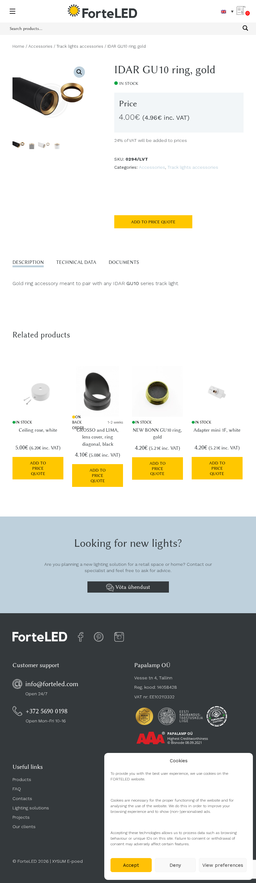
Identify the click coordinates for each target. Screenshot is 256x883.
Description (28, 262)
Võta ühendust (132, 587)
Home (18, 46)
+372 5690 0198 (46, 711)
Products (21, 779)
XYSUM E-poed (67, 861)
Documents (124, 262)
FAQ (16, 788)
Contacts (22, 798)
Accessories (40, 46)
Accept (131, 865)
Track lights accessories (80, 46)
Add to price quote (153, 221)
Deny (175, 865)
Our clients (24, 826)
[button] (79, 72)
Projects (21, 817)
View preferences (222, 865)
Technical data (76, 262)
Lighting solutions (30, 807)
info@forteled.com (51, 684)
